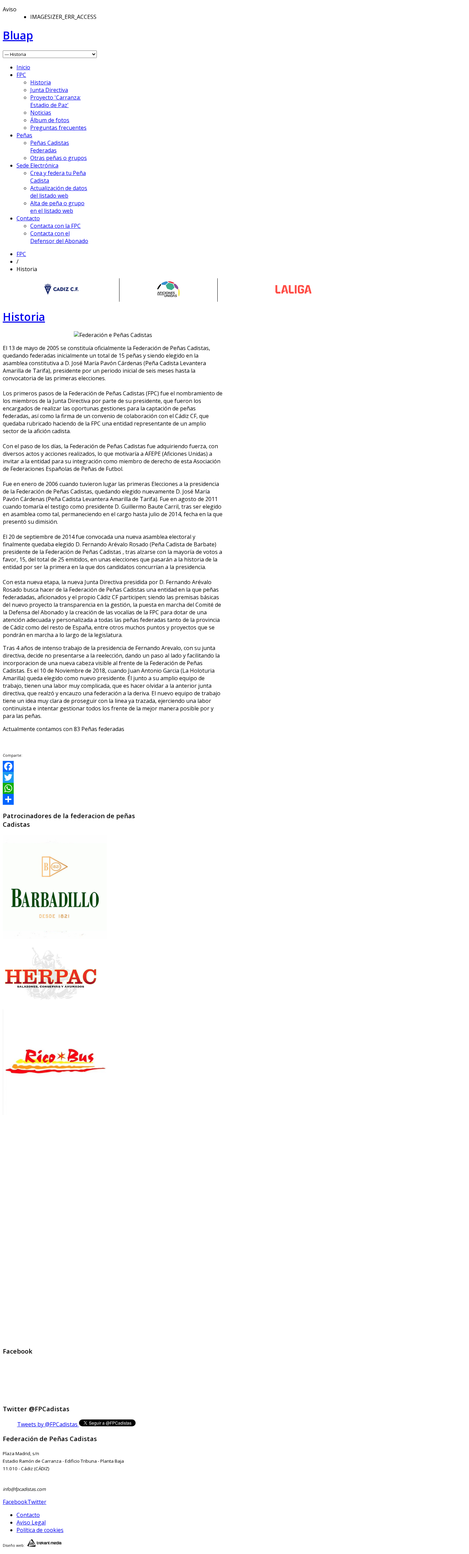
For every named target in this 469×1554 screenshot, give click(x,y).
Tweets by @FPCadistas (48, 1424)
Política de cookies (40, 1530)
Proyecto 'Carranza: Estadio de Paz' (55, 101)
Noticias (40, 112)
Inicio (23, 67)
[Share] (113, 799)
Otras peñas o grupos (58, 158)
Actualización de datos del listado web (58, 191)
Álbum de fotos (49, 120)
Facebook (15, 1502)
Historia (40, 82)
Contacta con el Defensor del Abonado (59, 237)
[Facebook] (113, 766)
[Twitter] (113, 777)
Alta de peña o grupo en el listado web (57, 206)
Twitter (36, 1502)
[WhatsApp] (113, 788)
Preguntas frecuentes (58, 127)
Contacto (28, 218)
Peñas (24, 135)
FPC (21, 75)
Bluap (18, 35)
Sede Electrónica (37, 165)
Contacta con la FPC (55, 226)
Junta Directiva (49, 90)
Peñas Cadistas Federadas (49, 146)
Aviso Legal (31, 1522)
